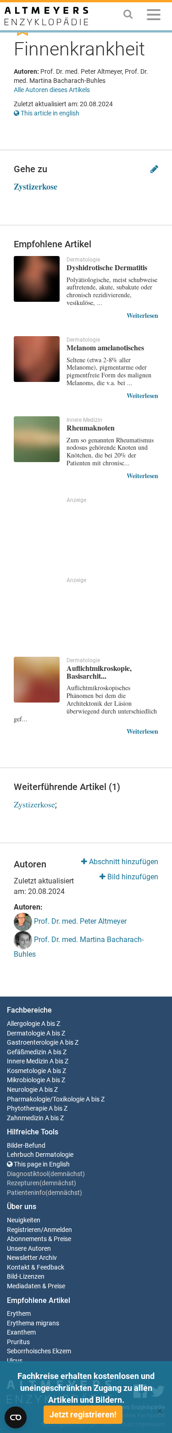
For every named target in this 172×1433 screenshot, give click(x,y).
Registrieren (24, 1230)
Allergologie (23, 1024)
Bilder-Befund (26, 1146)
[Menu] (153, 16)
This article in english (49, 113)
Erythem (19, 1314)
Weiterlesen (142, 315)
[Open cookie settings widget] (16, 1417)
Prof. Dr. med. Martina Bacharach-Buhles (79, 947)
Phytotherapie (27, 1108)
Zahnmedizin (25, 1118)
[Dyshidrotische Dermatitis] (37, 279)
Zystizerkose (35, 186)
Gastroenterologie (32, 1042)
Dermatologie (26, 1033)
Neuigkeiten (23, 1220)
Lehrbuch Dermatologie (40, 1155)
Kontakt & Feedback (35, 1267)
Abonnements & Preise (39, 1239)
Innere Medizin (27, 1061)
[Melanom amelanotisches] (37, 359)
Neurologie (22, 1090)
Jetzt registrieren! (83, 1414)
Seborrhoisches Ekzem (39, 1351)
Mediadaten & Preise (36, 1286)
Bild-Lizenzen (25, 1276)
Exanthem (21, 1332)
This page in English (41, 1164)
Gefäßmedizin (26, 1052)
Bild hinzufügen (131, 876)
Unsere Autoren (29, 1249)
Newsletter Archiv (32, 1258)
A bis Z (50, 1024)
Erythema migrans (33, 1323)
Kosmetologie (26, 1071)
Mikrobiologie (26, 1080)
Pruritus (18, 1342)
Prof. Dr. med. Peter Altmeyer (79, 921)
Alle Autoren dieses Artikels (52, 89)
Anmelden (58, 1230)
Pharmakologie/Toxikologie (45, 1099)
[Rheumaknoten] (37, 439)
